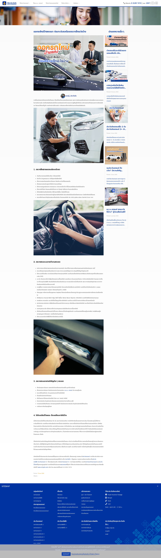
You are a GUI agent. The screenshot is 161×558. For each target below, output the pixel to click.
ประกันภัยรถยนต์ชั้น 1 (39, 524)
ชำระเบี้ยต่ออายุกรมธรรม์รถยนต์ (41, 511)
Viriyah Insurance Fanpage (115, 495)
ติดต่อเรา (76, 3)
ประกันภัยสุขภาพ (37, 501)
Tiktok (109, 501)
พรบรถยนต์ (64, 465)
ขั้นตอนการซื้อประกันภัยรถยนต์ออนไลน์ (66, 504)
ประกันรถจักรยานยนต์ (91, 462)
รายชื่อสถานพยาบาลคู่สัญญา (87, 501)
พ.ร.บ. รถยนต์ (68, 390)
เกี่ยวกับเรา (59, 495)
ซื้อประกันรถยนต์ (24, 3)
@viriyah (110, 498)
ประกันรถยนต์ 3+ (65, 462)
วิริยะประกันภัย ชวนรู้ (62, 498)
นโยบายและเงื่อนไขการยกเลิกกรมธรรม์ (66, 513)
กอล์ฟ (106, 534)
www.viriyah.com (43, 467)
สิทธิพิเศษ (59, 501)
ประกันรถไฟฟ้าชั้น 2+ (62, 528)
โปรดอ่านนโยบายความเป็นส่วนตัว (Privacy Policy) (85, 554)
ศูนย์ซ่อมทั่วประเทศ (85, 498)
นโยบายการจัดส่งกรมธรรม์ (63, 510)
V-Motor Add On (109, 528)
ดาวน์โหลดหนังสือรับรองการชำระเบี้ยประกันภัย (92, 510)
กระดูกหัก (107, 531)
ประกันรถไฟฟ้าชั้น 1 (61, 524)
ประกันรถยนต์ (86, 457)
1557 (109, 504)
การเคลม (83, 504)
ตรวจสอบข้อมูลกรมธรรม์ (87, 507)
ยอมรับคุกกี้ (66, 554)
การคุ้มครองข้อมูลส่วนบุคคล (64, 516)
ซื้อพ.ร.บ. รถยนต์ (38, 3)
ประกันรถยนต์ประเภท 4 (39, 540)
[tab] (80, 486)
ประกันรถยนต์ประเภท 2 (39, 534)
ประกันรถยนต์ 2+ (42, 462)
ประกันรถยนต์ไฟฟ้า (38, 498)
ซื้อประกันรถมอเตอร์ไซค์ (52, 3)
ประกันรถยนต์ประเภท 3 (39, 537)
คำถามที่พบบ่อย (84, 513)
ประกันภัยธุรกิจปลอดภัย (86, 531)
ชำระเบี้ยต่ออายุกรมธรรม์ (39, 508)
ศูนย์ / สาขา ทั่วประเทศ (86, 495)
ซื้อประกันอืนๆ (65, 3)
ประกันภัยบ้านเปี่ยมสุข (86, 528)
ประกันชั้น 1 (68, 459)
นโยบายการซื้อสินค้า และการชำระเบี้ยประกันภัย (67, 507)
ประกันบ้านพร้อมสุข (85, 524)
